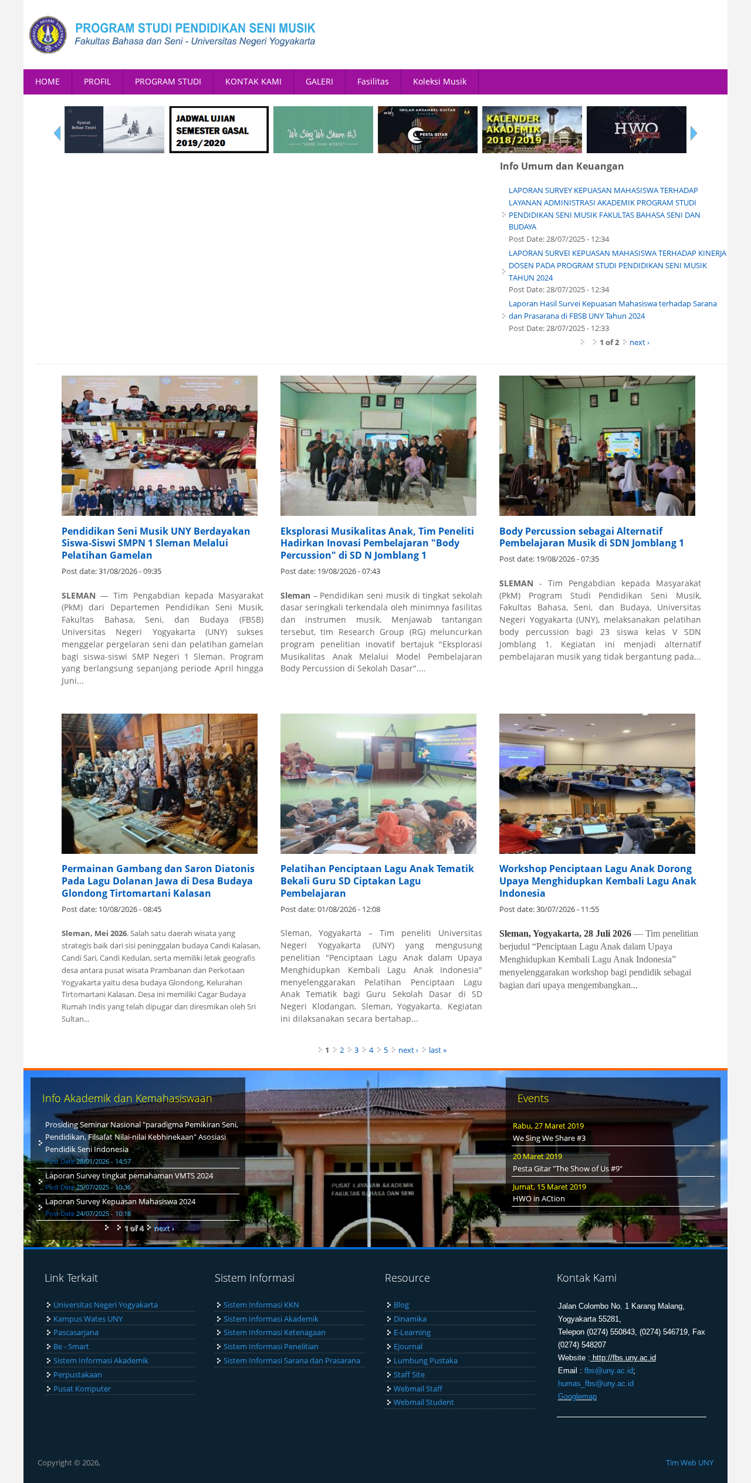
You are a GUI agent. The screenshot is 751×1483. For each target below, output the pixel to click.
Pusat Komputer (82, 1388)
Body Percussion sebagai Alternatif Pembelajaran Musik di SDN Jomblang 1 (591, 537)
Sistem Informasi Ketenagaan (275, 1332)
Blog (401, 1304)
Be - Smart (71, 1346)
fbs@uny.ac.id (608, 1370)
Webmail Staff (418, 1388)
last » (437, 1050)
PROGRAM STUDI (168, 81)
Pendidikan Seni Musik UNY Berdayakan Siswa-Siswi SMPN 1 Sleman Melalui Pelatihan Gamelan (156, 543)
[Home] (173, 35)
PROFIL (97, 81)
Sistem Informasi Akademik (100, 1360)
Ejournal (408, 1346)
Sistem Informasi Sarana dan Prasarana (292, 1360)
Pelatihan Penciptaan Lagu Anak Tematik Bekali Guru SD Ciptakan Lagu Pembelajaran (377, 881)
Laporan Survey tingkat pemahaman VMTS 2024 (129, 1175)
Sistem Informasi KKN (261, 1304)
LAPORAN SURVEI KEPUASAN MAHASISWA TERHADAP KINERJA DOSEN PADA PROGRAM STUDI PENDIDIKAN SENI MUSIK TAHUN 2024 (617, 265)
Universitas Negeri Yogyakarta (105, 1304)
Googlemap (577, 1396)
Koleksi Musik (439, 81)
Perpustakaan (77, 1374)
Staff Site (409, 1374)
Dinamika (410, 1318)
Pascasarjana (76, 1332)
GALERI (319, 81)
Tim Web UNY (689, 1462)
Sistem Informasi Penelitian (271, 1346)
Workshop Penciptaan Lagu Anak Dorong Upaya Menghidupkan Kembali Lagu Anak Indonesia (597, 881)
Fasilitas (373, 81)
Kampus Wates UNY (88, 1318)
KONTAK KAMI (253, 81)
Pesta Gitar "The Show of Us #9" (568, 1168)
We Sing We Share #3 (549, 1138)
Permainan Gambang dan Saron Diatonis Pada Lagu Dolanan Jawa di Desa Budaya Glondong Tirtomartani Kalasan (158, 881)
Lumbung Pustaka (426, 1360)
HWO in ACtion (539, 1198)
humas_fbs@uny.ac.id (596, 1383)
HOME (47, 81)
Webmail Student (424, 1402)
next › (639, 342)
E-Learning (412, 1332)
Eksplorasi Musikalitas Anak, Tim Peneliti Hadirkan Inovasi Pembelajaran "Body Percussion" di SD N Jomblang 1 (377, 543)
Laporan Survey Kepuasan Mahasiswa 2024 (120, 1201)
